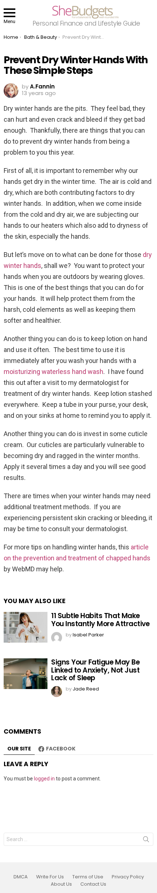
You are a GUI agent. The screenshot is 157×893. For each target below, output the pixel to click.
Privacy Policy (128, 877)
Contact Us (93, 884)
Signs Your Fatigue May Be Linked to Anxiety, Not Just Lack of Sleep (95, 670)
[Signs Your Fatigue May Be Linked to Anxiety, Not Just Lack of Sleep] (25, 673)
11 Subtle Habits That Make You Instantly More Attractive (100, 619)
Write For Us (50, 877)
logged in (44, 779)
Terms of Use (87, 877)
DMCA (21, 877)
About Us (61, 884)
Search (146, 841)
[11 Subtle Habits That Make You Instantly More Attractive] (25, 627)
